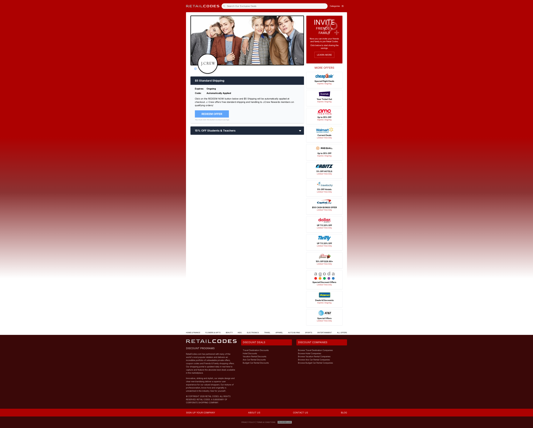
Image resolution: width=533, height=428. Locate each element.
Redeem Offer (212, 114)
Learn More (324, 54)
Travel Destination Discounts (256, 350)
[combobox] (275, 6)
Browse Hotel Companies (309, 353)
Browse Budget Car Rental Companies (315, 363)
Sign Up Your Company (200, 412)
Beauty (229, 333)
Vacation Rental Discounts (254, 356)
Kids (240, 333)
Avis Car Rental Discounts (254, 359)
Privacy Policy (248, 422)
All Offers (342, 333)
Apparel (279, 333)
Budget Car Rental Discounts (256, 363)
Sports (308, 333)
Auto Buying (294, 333)
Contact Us (300, 412)
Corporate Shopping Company (202, 402)
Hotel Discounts (250, 353)
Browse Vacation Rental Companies (314, 356)
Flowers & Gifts (213, 333)
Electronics (253, 333)
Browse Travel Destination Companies (315, 350)
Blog (344, 412)
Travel (267, 333)
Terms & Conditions (266, 422)
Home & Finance (193, 333)
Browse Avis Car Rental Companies (314, 359)
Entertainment (324, 333)
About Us (254, 412)
